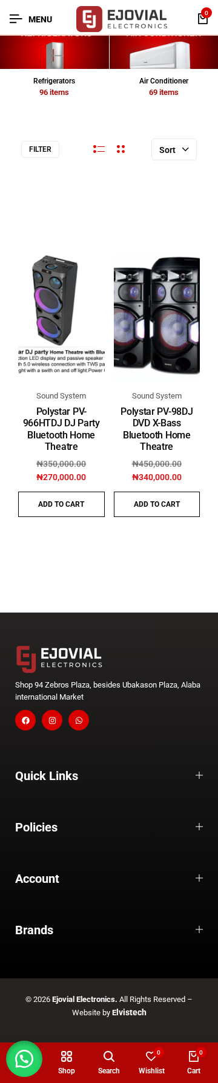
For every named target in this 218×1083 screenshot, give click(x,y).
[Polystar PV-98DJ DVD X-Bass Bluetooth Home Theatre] (157, 318)
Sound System (61, 395)
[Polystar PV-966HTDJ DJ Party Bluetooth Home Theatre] (61, 318)
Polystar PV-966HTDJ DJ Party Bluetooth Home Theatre (61, 429)
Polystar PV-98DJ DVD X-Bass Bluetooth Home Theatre (157, 429)
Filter (40, 149)
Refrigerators (54, 81)
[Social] (25, 720)
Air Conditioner (163, 81)
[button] (61, 504)
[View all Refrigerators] (54, 53)
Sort (167, 150)
